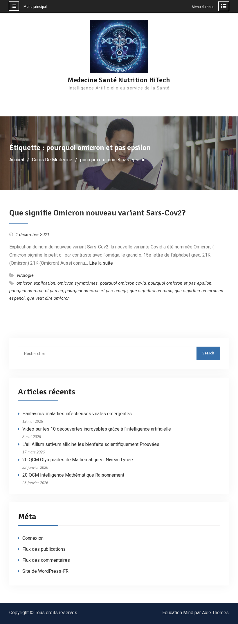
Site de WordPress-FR (45, 571)
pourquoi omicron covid (123, 283)
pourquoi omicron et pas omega (96, 290)
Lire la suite (101, 263)
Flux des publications (44, 549)
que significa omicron (151, 290)
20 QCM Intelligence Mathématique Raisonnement (73, 475)
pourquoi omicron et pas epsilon (179, 283)
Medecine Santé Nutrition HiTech (119, 80)
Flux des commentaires (46, 560)
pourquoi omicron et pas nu (36, 290)
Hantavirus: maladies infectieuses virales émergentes (77, 413)
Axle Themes (215, 612)
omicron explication (36, 283)
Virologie (25, 275)
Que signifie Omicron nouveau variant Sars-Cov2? (97, 213)
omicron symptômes (77, 283)
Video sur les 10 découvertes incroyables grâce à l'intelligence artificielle (96, 429)
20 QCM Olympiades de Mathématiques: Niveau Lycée (77, 459)
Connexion (33, 538)
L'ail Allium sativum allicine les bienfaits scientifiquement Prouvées (90, 444)
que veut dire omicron (48, 298)
